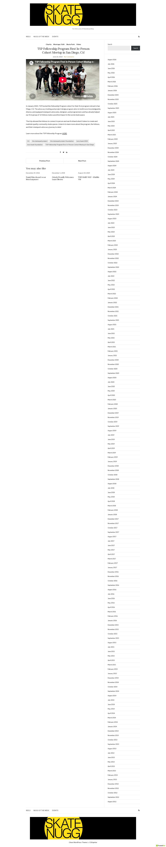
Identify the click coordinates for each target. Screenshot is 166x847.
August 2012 (112, 801)
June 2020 (111, 386)
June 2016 (111, 598)
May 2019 (111, 444)
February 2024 (113, 192)
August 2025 (112, 112)
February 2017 (113, 563)
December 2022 (113, 254)
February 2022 (113, 298)
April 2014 (111, 713)
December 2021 (113, 307)
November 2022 (113, 258)
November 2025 (113, 99)
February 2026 (113, 86)
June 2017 (111, 545)
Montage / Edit (59, 44)
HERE (64, 133)
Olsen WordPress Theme (78, 842)
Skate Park (70, 44)
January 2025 (112, 143)
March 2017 (112, 559)
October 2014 (112, 687)
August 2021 (112, 324)
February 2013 (113, 775)
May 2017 (111, 550)
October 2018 (112, 475)
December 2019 (113, 413)
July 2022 (111, 276)
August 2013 (112, 748)
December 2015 (113, 625)
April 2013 (111, 766)
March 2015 (112, 665)
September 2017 (113, 532)
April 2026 (111, 77)
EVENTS (55, 36)
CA (28, 141)
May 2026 (111, 73)
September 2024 (113, 161)
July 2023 (111, 223)
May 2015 (111, 656)
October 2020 (112, 369)
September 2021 (113, 320)
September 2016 (113, 585)
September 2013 (113, 744)
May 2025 (111, 126)
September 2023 (113, 214)
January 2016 (112, 620)
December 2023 (113, 201)
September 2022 (113, 267)
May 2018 (111, 497)
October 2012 (112, 793)
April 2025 (111, 130)
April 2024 (111, 183)
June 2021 (111, 333)
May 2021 (111, 338)
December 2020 (113, 360)
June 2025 (111, 121)
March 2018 (112, 506)
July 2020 (111, 382)
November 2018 (113, 470)
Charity (48, 44)
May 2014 (111, 709)
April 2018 (111, 501)
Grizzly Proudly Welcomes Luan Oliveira (63, 178)
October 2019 (112, 422)
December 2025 (113, 95)
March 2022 (112, 294)
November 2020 (113, 364)
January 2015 (112, 673)
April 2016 (111, 607)
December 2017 (113, 519)
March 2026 (112, 82)
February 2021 (113, 351)
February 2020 (113, 404)
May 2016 (111, 603)
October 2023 (112, 210)
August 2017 (112, 536)
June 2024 (111, 174)
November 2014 (113, 682)
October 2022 (112, 263)
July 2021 (111, 329)
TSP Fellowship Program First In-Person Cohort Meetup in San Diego (69, 145)
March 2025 (112, 135)
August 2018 (112, 483)
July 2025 (111, 117)
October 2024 (112, 157)
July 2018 (111, 488)
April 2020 (111, 395)
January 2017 (112, 567)
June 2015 (111, 651)
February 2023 (113, 245)
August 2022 (112, 271)
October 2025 (112, 104)
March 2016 (112, 612)
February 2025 (113, 139)
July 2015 (111, 647)
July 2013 (111, 753)
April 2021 (111, 342)
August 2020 (112, 377)
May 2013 (111, 762)
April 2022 (111, 289)
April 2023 (111, 236)
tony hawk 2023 (82, 141)
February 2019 (113, 457)
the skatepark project (39, 141)
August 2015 (112, 642)
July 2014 (111, 700)
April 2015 (111, 660)
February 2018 (113, 510)
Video (78, 44)
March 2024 (112, 188)
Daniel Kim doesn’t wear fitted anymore (36, 178)
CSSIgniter (93, 842)
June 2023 (111, 227)
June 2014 (111, 704)
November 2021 (113, 311)
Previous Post (44, 161)
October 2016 (112, 581)
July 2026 (111, 64)
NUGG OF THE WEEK (41, 36)
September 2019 (113, 426)
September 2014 (113, 691)
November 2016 (113, 576)
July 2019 (111, 435)
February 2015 (113, 669)
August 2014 (112, 695)
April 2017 (111, 554)
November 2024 (113, 152)
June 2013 (111, 757)
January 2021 (112, 355)
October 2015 (112, 634)
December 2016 (113, 572)
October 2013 (112, 740)
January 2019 (112, 461)
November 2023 (113, 205)
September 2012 (113, 797)
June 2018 (111, 492)
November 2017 (113, 523)
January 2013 (112, 779)
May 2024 (111, 179)
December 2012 (113, 784)
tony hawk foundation (35, 145)
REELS (28, 36)
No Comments (69, 57)
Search (110, 44)
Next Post (82, 161)
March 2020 (112, 400)
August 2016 (112, 589)
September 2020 (113, 373)
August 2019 (112, 430)
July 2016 (111, 594)
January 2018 (112, 514)
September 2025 (113, 108)
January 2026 (112, 90)
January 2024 (112, 196)
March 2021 (112, 347)
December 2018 (113, 466)
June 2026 (111, 68)
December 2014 (113, 678)
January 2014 (112, 726)
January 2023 (112, 249)
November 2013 (113, 735)
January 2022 (112, 302)
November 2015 (113, 629)
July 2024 (111, 170)
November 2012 (113, 788)
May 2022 (111, 285)
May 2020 (111, 391)
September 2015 (113, 638)
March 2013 (112, 771)
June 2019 (111, 439)
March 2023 (112, 241)
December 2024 (113, 148)
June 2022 (111, 280)
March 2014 (112, 718)
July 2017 (111, 541)
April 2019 (111, 448)
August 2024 (112, 165)
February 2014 (113, 722)
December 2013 (113, 731)
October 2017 (112, 528)
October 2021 (112, 316)
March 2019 (112, 453)
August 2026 (112, 59)
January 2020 (112, 408)
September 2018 (113, 479)
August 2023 (112, 218)
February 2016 (113, 616)
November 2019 (113, 417)
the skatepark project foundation (62, 141)
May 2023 (111, 232)
